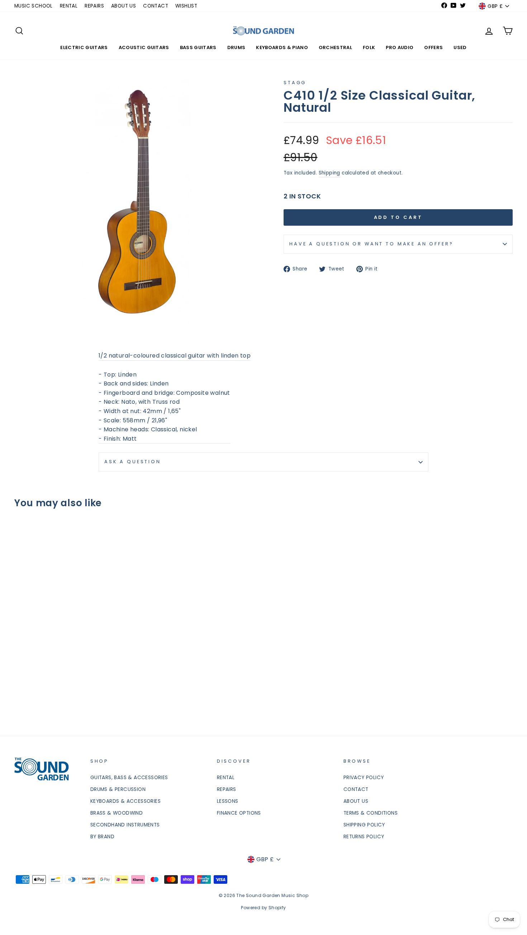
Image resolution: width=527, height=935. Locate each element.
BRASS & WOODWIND (116, 813)
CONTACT (155, 6)
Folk (369, 47)
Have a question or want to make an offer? (371, 244)
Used (460, 47)
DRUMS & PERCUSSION (118, 789)
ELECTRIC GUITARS (84, 47)
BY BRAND (102, 836)
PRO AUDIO (399, 47)
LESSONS (227, 801)
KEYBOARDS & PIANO (282, 47)
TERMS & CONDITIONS (370, 813)
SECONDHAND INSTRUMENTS (125, 824)
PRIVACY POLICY (363, 777)
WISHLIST (186, 6)
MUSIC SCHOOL (33, 6)
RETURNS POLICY (363, 836)
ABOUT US (123, 6)
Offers (433, 47)
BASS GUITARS (198, 47)
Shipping (329, 172)
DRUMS (236, 47)
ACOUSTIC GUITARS (144, 47)
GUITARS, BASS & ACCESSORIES (129, 777)
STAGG (295, 83)
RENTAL (68, 6)
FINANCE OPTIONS (239, 813)
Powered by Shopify (263, 908)
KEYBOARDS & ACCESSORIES (125, 801)
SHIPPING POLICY (364, 824)
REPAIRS (94, 6)
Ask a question (132, 462)
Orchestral (335, 47)
